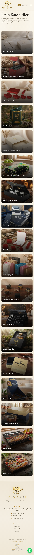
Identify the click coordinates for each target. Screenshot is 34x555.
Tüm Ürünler (17, 526)
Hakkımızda (17, 529)
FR (26, 5)
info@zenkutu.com (18, 518)
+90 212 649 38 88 (18, 513)
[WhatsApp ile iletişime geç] (29, 550)
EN (23, 5)
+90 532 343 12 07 (18, 516)
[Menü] (31, 5)
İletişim (17, 531)
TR (19, 5)
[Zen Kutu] (7, 5)
